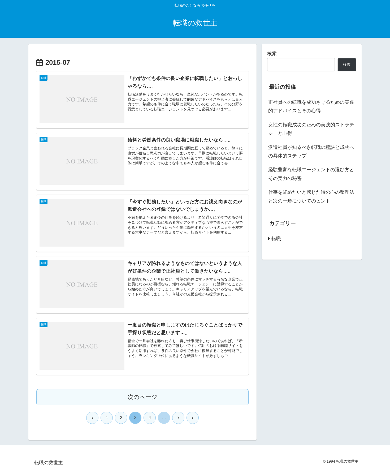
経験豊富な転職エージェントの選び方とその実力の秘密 (311, 174)
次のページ (143, 397)
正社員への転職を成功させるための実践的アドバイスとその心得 (311, 106)
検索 (272, 53)
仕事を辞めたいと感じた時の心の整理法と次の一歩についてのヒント (311, 196)
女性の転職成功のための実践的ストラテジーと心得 (311, 129)
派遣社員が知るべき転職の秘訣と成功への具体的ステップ (311, 151)
